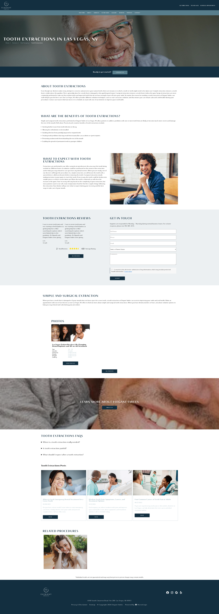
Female (70, 351)
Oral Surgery (24, 43)
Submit (117, 278)
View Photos (70, 363)
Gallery (114, 12)
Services (96, 12)
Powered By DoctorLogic (136, 605)
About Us (109, 407)
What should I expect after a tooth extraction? (63, 455)
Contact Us (120, 72)
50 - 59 (70, 349)
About (89, 12)
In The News (105, 12)
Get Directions (184, 5)
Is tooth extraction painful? (55, 448)
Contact (137, 12)
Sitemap (92, 605)
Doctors (82, 12)
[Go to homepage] (88, 5)
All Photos (109, 371)
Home (7, 43)
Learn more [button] (128, 271)
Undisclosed (72, 352)
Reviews (121, 12)
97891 (70, 357)
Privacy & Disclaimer (79, 605)
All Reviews (76, 256)
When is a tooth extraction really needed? (61, 442)
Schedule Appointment (207, 5)
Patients (129, 12)
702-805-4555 (195, 5)
